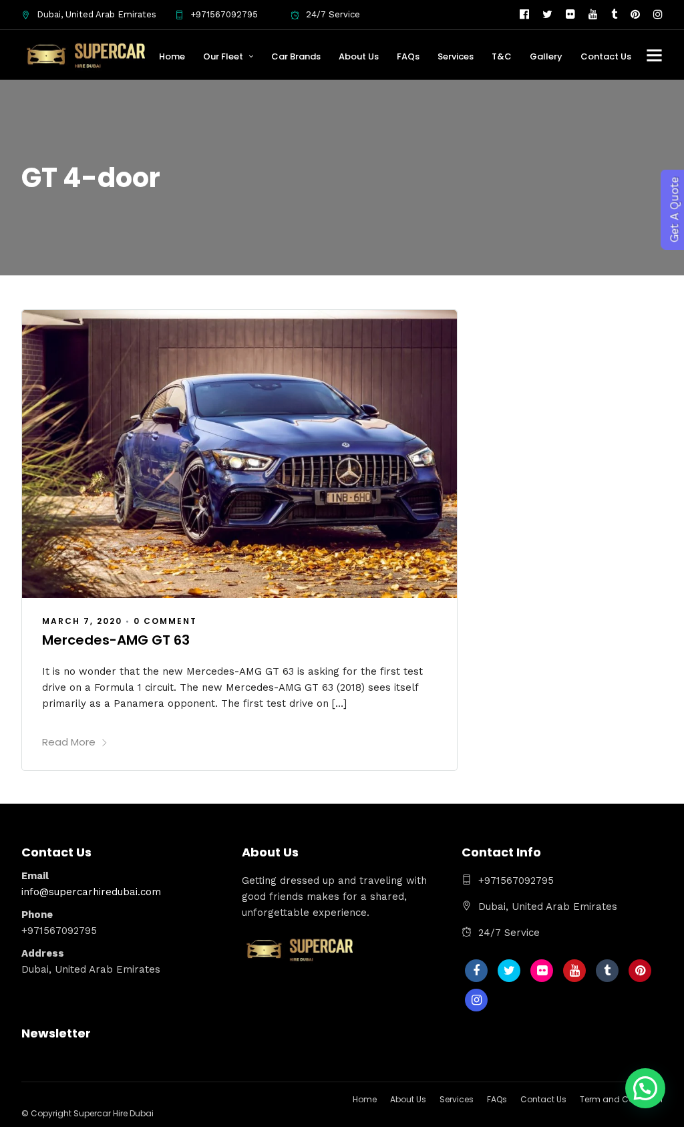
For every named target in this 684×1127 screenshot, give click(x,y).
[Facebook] (476, 970)
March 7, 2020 (82, 621)
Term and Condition (621, 1099)
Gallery (546, 56)
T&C (502, 56)
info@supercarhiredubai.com (91, 892)
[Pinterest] (635, 14)
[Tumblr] (614, 14)
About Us (359, 56)
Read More (69, 742)
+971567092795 (224, 14)
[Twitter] (509, 970)
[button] (645, 1088)
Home (172, 56)
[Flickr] (570, 14)
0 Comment (165, 621)
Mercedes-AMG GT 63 (116, 640)
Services (456, 56)
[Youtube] (593, 14)
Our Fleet (223, 56)
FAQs (408, 56)
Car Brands (296, 56)
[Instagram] (658, 14)
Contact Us (605, 56)
